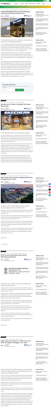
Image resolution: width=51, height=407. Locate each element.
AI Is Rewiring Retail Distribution (41, 45)
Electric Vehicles (32, 3)
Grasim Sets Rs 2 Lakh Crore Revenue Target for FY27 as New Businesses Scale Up (41, 33)
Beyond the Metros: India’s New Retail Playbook (41, 43)
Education (22, 3)
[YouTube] (50, 192)
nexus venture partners (4, 244)
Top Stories (38, 3)
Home (2, 9)
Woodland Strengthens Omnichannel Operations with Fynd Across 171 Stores (42, 15)
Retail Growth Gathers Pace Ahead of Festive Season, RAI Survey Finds (42, 24)
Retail (7, 9)
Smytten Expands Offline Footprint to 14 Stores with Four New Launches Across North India (42, 20)
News (4, 9)
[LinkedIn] (50, 195)
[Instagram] (50, 187)
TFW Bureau (7, 15)
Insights (43, 3)
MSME (26, 3)
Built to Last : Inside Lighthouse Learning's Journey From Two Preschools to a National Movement (42, 49)
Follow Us (30, 15)
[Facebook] (50, 184)
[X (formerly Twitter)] (50, 190)
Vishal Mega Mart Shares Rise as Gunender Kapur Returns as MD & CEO (42, 28)
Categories (16, 3)
